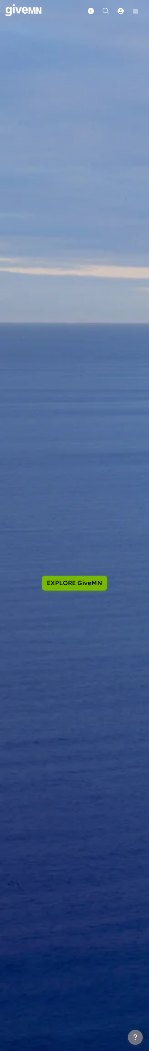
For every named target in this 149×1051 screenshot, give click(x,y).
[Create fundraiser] (90, 10)
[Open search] (105, 10)
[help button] (135, 1037)
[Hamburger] (135, 10)
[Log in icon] (120, 10)
